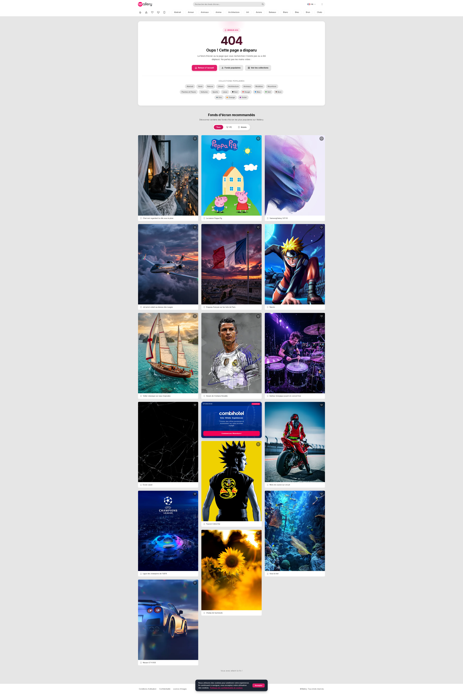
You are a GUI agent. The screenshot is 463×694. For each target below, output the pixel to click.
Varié (200, 86)
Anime (218, 12)
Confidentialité (164, 689)
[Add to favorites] (195, 138)
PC (230, 127)
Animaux (205, 12)
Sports (215, 92)
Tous (218, 127)
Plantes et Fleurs (189, 92)
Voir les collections (259, 68)
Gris (220, 97)
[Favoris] (152, 12)
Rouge (247, 92)
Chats (319, 12)
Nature (210, 86)
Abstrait (177, 12)
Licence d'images (180, 689)
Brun (308, 12)
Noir (236, 92)
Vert (269, 92)
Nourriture (272, 86)
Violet (244, 97)
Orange (232, 97)
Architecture (233, 12)
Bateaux (272, 12)
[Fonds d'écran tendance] (140, 12)
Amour (191, 12)
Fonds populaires (233, 68)
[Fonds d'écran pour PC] (158, 12)
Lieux (225, 92)
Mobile (244, 127)
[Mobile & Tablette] (164, 12)
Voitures (204, 92)
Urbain (221, 86)
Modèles (259, 86)
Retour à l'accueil (206, 68)
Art (247, 12)
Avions (259, 12)
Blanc (285, 12)
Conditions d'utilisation (147, 689)
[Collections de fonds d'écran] (146, 12)
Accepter (258, 685)
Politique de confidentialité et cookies (226, 688)
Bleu (297, 12)
